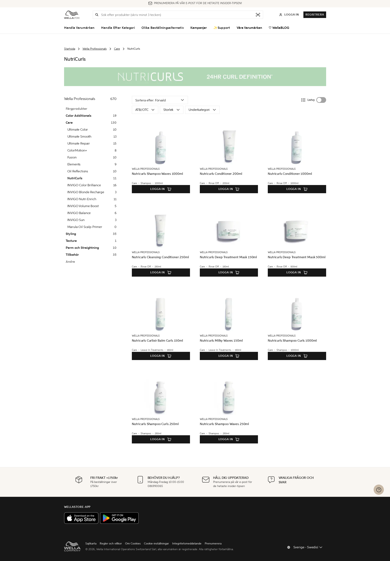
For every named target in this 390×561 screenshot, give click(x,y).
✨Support (221, 28)
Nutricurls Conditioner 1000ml (290, 174)
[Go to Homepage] (72, 15)
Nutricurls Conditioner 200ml (221, 174)
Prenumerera (213, 543)
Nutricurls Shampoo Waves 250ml (224, 424)
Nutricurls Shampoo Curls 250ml (155, 424)
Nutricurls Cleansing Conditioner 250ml (160, 257)
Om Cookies (133, 543)
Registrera (314, 14)
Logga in (157, 189)
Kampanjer (198, 28)
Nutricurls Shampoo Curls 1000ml (292, 340)
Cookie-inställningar (156, 543)
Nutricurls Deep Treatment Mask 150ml (228, 257)
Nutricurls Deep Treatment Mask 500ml (296, 257)
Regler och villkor (111, 543)
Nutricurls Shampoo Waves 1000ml (157, 174)
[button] (96, 14)
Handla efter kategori (118, 28)
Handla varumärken (79, 28)
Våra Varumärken (249, 28)
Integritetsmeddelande (186, 543)
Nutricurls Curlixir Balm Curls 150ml (157, 340)
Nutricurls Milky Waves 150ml (221, 340)
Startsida (69, 48)
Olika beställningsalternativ (162, 28)
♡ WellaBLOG (279, 28)
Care (117, 48)
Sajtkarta (90, 543)
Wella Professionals (95, 48)
